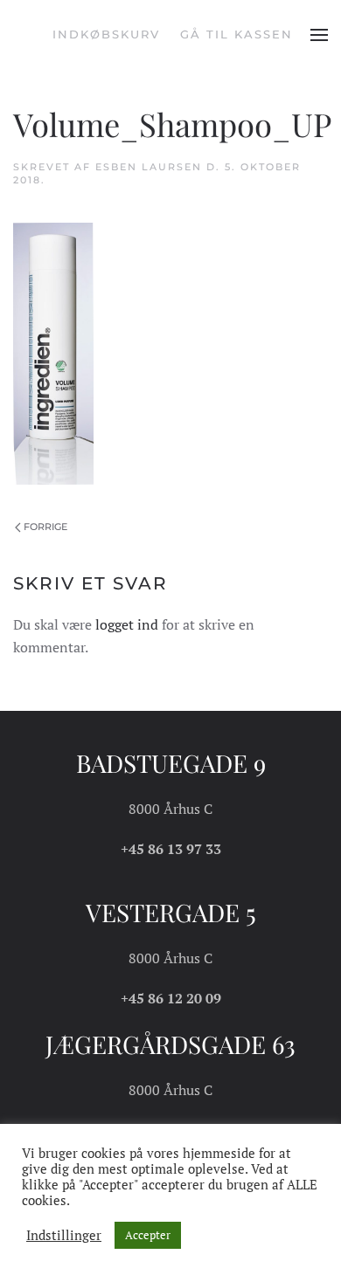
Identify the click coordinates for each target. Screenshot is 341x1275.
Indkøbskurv (106, 34)
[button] (319, 35)
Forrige (45, 526)
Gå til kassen (236, 34)
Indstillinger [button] (63, 1236)
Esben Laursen (148, 167)
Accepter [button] (147, 1235)
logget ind (126, 624)
